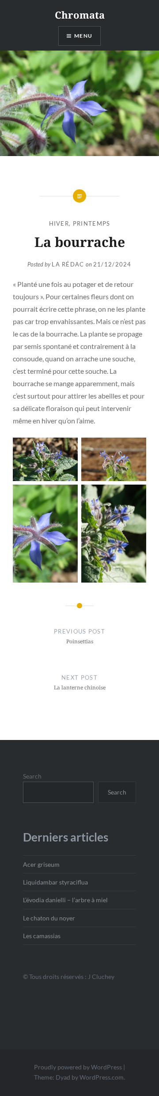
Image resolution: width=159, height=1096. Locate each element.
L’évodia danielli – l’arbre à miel (65, 900)
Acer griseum (41, 864)
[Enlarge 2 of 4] (134, 449)
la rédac (68, 264)
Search (32, 776)
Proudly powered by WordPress (78, 1067)
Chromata (80, 14)
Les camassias (42, 935)
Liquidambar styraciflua (55, 882)
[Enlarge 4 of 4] (134, 496)
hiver (59, 223)
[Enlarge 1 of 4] (66, 449)
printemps (91, 223)
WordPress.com (102, 1077)
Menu (83, 35)
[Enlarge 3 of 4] (66, 496)
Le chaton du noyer (49, 918)
